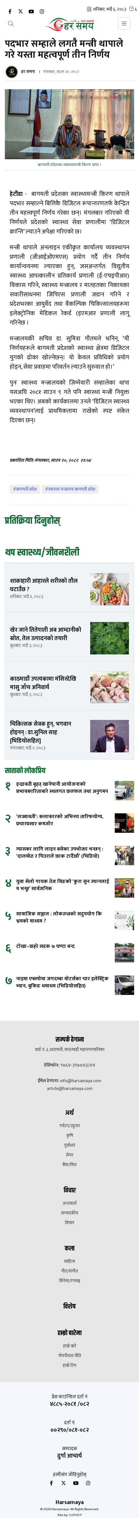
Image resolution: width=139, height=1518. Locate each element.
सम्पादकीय (69, 1213)
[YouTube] (31, 11)
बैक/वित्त (69, 1165)
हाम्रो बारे (69, 1346)
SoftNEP (75, 1515)
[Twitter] (20, 11)
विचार (69, 1223)
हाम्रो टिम (69, 1366)
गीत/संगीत (69, 1271)
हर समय (28, 71)
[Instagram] (42, 11)
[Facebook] (10, 11)
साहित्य (69, 1261)
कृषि (69, 1136)
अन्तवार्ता (70, 1203)
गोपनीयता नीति (69, 1356)
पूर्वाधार (69, 1145)
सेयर (69, 1155)
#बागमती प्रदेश (25, 489)
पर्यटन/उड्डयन (69, 1126)
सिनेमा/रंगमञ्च (69, 1281)
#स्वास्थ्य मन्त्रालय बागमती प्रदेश (70, 489)
